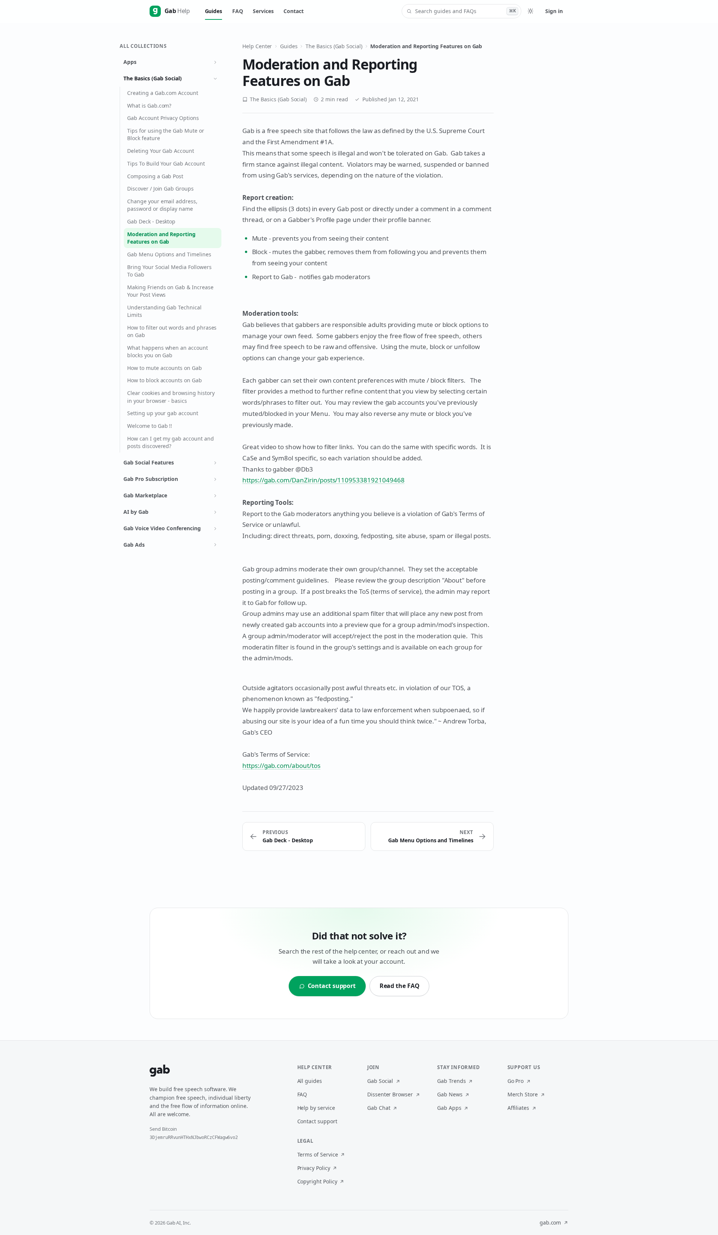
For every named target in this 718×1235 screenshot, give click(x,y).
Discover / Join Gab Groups (160, 188)
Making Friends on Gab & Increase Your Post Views (170, 291)
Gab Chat (378, 1107)
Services (263, 11)
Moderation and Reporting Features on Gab (161, 238)
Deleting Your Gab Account (160, 150)
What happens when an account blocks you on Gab (167, 351)
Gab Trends (451, 1080)
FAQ (237, 11)
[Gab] (160, 1071)
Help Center (257, 46)
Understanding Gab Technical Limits (164, 311)
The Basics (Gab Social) (334, 46)
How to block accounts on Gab (164, 380)
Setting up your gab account (162, 413)
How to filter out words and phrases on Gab (172, 331)
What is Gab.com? (149, 105)
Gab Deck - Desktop (151, 221)
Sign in (553, 11)
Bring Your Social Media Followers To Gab (169, 270)
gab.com (550, 1222)
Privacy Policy (313, 1167)
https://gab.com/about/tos (281, 765)
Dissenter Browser (390, 1094)
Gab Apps (449, 1107)
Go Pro (515, 1080)
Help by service (316, 1107)
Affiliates (518, 1107)
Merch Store (522, 1094)
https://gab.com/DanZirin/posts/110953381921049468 (323, 480)
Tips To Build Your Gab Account (166, 163)
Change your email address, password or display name (162, 205)
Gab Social (380, 1080)
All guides (309, 1080)
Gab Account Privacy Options (163, 117)
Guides (214, 11)
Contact (293, 11)
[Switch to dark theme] (530, 11)
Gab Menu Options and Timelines (169, 254)
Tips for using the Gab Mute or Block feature (165, 134)
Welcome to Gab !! (149, 425)
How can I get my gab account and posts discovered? (170, 442)
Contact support (317, 1121)
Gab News (450, 1094)
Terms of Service (317, 1154)
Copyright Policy (317, 1181)
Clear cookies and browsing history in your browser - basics (170, 396)
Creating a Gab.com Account (162, 92)
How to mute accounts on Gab (164, 367)
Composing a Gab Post (155, 176)
